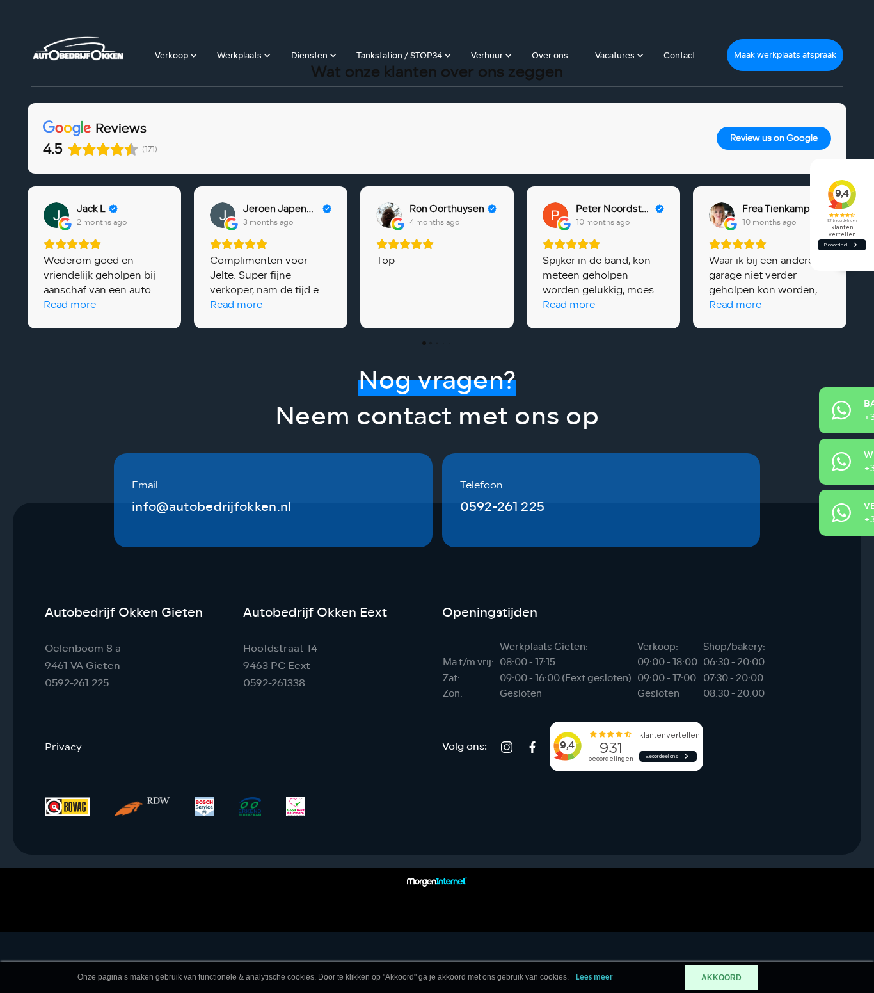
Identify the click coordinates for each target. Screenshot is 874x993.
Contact (679, 55)
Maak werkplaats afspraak (785, 55)
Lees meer (594, 977)
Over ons (550, 55)
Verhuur (487, 55)
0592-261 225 (502, 507)
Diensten (309, 55)
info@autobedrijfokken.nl (212, 507)
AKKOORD (721, 977)
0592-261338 (274, 683)
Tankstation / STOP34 (399, 55)
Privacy (63, 747)
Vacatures (615, 55)
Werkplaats (239, 55)
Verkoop (171, 55)
